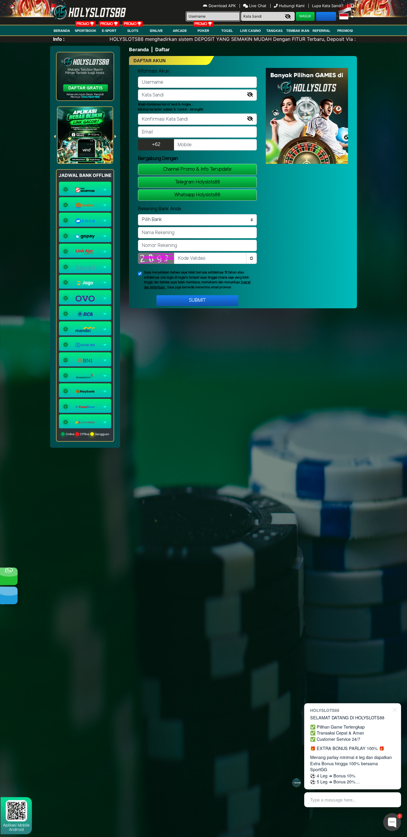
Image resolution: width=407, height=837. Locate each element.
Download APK (222, 5)
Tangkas (274, 30)
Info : (59, 39)
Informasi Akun (153, 71)
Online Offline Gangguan (87, 434)
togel (227, 30)
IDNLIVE (156, 30)
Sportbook (85, 30)
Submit (197, 300)
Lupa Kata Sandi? (328, 5)
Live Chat (257, 5)
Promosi (345, 30)
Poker (203, 30)
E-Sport (109, 30)
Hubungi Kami (292, 5)
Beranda (62, 30)
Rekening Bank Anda (159, 209)
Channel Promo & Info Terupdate (197, 169)
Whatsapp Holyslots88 (197, 195)
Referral (321, 30)
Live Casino (250, 30)
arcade (180, 30)
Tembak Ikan (297, 30)
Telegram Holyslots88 (197, 182)
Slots (132, 30)
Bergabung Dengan (158, 158)
